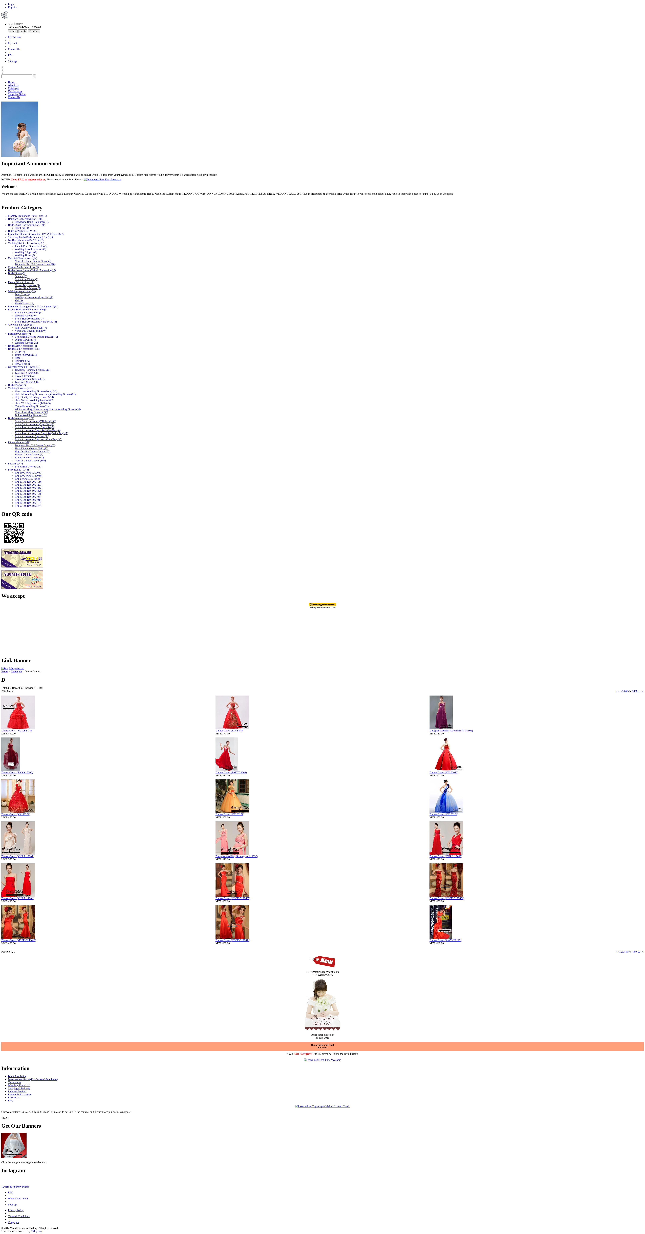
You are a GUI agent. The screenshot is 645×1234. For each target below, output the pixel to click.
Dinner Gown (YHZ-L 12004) (17, 898)
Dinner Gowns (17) (25, 339)
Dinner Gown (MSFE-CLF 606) (446, 898)
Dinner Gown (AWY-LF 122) (445, 940)
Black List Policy (17, 1076)
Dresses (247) (15, 463)
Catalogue (13, 88)
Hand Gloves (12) (24, 303)
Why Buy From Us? (19, 1085)
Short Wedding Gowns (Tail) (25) (33, 403)
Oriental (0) (21, 276)
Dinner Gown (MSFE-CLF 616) (18, 940)
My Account (14, 37)
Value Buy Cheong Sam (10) (30, 330)
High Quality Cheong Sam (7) (31, 327)
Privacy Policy (16, 1210)
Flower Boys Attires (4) (27, 285)
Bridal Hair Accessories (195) (23, 348)
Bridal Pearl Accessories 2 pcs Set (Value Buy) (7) (41, 433)
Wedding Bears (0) (25, 255)
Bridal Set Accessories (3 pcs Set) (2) (34, 424)
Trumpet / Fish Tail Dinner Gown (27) (35, 445)
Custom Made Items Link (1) (23, 267)
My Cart (12, 43)
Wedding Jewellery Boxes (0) (30, 249)
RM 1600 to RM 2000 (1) (28, 472)
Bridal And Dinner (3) (26, 279)
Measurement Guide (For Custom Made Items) (33, 1079)
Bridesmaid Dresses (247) (28, 466)
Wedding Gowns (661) (20, 388)
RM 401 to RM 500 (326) (28, 490)
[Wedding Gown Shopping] (14, 1156)
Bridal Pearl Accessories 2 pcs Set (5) (34, 427)
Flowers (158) (22, 363)
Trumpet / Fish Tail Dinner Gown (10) (35, 264)
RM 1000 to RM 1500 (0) (28, 475)
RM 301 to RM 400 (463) (28, 487)
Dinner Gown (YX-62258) (230, 814)
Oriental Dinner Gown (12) (22, 258)
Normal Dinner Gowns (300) (30, 460)
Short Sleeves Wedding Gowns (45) (34, 400)
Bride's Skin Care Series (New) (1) (26, 225)
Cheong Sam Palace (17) (21, 324)
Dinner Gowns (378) (19, 442)
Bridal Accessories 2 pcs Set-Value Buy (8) (37, 430)
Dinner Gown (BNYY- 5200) (17, 772)
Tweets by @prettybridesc (15, 1186)
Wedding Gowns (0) (25, 315)
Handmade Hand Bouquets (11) (32, 221)
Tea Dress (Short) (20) (26, 373)
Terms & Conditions (19, 1216)
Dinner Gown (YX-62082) (443, 772)
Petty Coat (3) (22, 294)
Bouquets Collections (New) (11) (25, 218)
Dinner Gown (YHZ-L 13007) (17, 856)
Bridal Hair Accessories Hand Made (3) (36, 321)
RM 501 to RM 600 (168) (28, 493)
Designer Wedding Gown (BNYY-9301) (451, 730)
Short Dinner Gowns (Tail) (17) (31, 448)
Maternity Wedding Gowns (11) (32, 406)
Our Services (15, 91)
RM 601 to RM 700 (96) (28, 496)
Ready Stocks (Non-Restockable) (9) (27, 309)
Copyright (13, 1222)
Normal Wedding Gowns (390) (31, 412)
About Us (13, 85)
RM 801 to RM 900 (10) (28, 502)
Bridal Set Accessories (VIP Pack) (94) (35, 421)
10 (638, 690)
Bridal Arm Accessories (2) (22, 345)
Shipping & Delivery (19, 1088)
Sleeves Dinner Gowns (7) (29, 454)
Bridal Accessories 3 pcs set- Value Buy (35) (38, 439)
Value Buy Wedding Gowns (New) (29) (36, 391)
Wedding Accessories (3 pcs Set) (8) (34, 297)
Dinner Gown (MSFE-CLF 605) (233, 898)
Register (12, 7)
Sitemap (12, 61)
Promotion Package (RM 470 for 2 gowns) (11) (33, 306)
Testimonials (14, 1082)
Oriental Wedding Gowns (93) (24, 366)
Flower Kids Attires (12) (21, 282)
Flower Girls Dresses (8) (28, 288)
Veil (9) (19, 300)
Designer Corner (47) (19, 333)
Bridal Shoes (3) (16, 273)
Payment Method (17, 1091)
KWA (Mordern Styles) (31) (30, 379)
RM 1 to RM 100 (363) (27, 478)
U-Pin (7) (20, 351)
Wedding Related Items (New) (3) (26, 243)
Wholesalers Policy (18, 1198)
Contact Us (14, 49)
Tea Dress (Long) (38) (26, 382)
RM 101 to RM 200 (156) (28, 481)
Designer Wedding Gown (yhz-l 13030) (237, 856)
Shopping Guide (17, 94)
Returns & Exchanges (19, 1094)
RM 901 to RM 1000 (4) (28, 505)
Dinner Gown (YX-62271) (15, 814)
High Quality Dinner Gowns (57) (32, 451)
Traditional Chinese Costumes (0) (32, 369)
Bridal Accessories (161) (21, 418)
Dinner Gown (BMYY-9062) (231, 772)
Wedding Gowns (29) (26, 342)
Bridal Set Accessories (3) (28, 312)
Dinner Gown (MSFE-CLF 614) (233, 940)
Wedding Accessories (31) (22, 291)
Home (11, 82)
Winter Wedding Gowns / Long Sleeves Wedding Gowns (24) (48, 409)
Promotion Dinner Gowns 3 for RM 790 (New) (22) (35, 234)
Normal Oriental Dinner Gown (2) (33, 261)
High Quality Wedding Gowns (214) (34, 397)
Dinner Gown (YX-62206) (443, 814)
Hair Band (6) (22, 360)
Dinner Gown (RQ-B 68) (229, 730)
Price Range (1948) (18, 469)
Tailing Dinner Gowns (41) (29, 457)
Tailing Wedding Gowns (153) (31, 415)
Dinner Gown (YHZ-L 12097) (445, 856)
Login (11, 4)
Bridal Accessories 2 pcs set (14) (32, 436)
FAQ (10, 55)
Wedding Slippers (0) (26, 252)
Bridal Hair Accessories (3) (29, 318)
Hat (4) (18, 357)
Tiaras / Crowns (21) (26, 354)
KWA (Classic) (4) (24, 376)
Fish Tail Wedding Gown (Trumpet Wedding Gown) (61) (45, 394)
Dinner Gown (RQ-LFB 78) (16, 730)
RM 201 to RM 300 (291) (28, 484)
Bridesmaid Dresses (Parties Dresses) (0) (36, 336)
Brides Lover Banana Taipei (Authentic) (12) (32, 270)
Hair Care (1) (22, 228)
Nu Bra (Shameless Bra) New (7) (26, 240)
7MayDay (36, 1231)
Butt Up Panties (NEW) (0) (22, 231)
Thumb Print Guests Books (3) (31, 246)
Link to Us (13, 1097)
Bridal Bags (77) (17, 385)
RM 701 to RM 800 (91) (28, 499)
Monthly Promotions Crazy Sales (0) (27, 215)
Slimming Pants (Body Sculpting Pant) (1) (30, 237)
